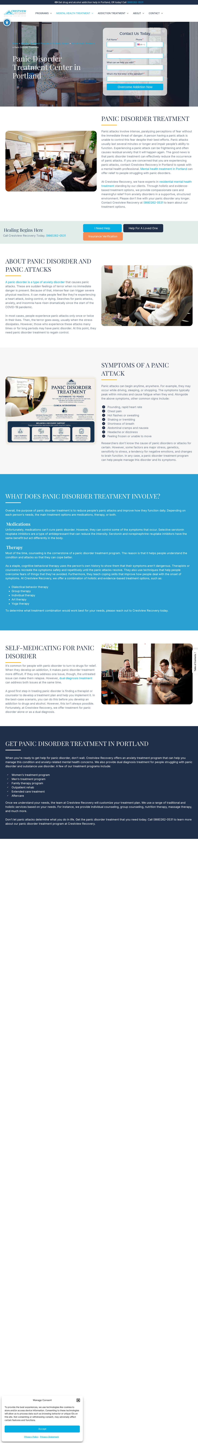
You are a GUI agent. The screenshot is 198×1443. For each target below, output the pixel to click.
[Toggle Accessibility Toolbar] (7, 22)
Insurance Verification (102, 236)
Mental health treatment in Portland (163, 168)
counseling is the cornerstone (49, 553)
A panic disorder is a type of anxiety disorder (35, 282)
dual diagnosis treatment (75, 678)
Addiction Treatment (111, 13)
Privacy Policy (31, 1436)
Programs (42, 13)
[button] (78, 1400)
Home (15, 43)
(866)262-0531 (135, 2)
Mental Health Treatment (73, 13)
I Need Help (102, 228)
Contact (154, 13)
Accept (42, 1428)
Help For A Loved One (143, 228)
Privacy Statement (49, 1436)
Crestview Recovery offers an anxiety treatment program (124, 757)
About (137, 13)
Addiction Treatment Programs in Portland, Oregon (45, 43)
